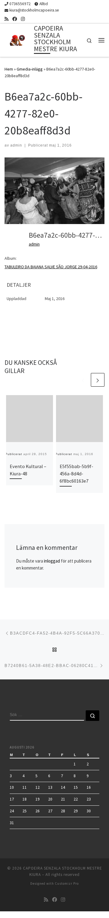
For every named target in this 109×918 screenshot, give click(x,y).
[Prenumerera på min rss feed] (6, 18)
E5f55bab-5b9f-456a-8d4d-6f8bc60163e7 (76, 473)
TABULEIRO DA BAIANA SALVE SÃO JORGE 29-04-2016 (51, 266)
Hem (9, 69)
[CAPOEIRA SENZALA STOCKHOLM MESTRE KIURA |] (18, 39)
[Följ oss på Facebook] (14, 18)
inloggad (52, 561)
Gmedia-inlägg (30, 69)
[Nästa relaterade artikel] (97, 380)
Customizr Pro (67, 883)
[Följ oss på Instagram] (23, 18)
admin (16, 145)
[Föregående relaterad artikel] (83, 380)
